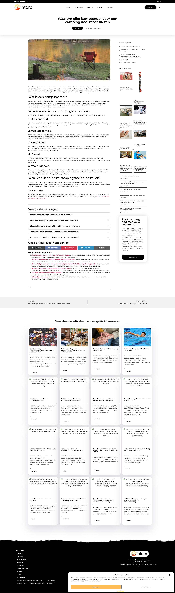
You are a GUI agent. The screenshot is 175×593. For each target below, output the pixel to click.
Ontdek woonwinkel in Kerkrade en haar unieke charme (43, 449)
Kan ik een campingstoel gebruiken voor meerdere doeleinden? (69, 220)
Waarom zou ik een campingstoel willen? (133, 50)
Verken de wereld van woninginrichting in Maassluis (72, 449)
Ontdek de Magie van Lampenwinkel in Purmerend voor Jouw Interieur (42, 350)
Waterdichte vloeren (40, 277)
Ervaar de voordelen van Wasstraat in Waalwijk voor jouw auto (74, 499)
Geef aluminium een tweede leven (139, 145)
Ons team (100, 7)
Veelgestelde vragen (128, 62)
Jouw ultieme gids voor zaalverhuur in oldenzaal (137, 399)
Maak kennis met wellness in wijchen (40, 499)
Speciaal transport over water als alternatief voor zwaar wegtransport (126, 125)
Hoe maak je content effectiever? (130, 189)
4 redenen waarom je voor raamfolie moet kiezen (51, 255)
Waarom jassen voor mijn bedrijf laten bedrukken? (51, 268)
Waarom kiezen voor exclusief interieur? (47, 272)
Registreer (20, 562)
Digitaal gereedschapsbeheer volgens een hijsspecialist (139, 102)
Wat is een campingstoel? (130, 46)
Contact (110, 7)
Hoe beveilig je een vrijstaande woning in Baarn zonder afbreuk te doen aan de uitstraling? (126, 168)
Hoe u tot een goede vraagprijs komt (125, 147)
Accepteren (95, 587)
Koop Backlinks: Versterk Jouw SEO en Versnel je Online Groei (36, 580)
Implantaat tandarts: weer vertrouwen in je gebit (126, 89)
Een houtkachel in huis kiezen (129, 176)
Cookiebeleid (120, 591)
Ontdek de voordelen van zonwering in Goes (39, 399)
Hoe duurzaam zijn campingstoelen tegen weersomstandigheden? (69, 232)
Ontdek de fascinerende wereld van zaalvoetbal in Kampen (104, 399)
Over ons (90, 7)
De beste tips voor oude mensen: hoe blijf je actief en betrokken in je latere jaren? (63, 264)
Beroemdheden (21, 559)
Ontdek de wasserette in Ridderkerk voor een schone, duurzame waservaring (103, 500)
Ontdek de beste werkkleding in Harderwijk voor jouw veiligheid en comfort (105, 450)
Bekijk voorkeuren (146, 587)
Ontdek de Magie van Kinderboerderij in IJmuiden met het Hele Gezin (73, 350)
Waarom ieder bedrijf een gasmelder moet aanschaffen (53, 259)
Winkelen (77, 28)
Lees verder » (123, 178)
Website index (21, 565)
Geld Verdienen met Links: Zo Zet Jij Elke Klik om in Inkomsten (36, 583)
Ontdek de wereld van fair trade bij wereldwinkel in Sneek (137, 449)
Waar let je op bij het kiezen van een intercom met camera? (131, 182)
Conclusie (124, 60)
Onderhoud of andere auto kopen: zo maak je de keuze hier (131, 201)
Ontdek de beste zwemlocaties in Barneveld (136, 349)
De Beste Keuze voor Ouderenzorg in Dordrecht (105, 349)
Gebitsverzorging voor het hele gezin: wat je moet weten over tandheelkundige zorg (140, 168)
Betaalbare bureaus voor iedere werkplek (133, 195)
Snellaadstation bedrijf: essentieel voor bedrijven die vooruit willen (140, 123)
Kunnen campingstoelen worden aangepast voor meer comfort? (69, 237)
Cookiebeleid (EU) (22, 568)
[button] (170, 575)
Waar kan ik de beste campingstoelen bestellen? (130, 56)
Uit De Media (78, 7)
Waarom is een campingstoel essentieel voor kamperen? (69, 215)
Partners (67, 7)
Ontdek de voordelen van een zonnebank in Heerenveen (72, 399)
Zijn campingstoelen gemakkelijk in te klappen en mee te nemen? (69, 226)
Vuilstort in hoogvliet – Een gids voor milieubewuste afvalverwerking (135, 500)
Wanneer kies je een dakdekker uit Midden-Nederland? (131, 209)
